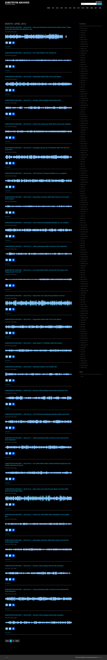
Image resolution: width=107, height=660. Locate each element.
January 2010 (84, 281)
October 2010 (84, 261)
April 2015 (83, 139)
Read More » (8, 46)
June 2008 (83, 324)
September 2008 (84, 317)
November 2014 (84, 150)
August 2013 (83, 184)
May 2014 (83, 164)
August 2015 (83, 130)
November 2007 (84, 340)
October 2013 (84, 179)
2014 (66, 8)
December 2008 (84, 311)
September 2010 (84, 263)
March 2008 (83, 331)
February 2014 (84, 170)
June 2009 (83, 297)
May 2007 (83, 354)
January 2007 (84, 363)
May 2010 (83, 272)
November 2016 (84, 100)
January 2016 (84, 118)
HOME (48, 8)
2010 (83, 8)
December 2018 (84, 44)
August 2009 (83, 293)
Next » (17, 640)
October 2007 (84, 342)
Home (7, 657)
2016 (57, 8)
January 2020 (84, 30)
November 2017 (84, 73)
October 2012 (84, 207)
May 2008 (83, 326)
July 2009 (83, 295)
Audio (15, 31)
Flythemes (100, 657)
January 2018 (84, 69)
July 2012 (83, 213)
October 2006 (84, 367)
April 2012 (83, 220)
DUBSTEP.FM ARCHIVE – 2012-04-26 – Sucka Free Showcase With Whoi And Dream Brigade (38, 124)
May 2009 (83, 299)
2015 (61, 8)
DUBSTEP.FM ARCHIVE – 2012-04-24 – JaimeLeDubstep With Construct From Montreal (36, 246)
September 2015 (84, 127)
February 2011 (84, 252)
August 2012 (83, 211)
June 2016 (83, 109)
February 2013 (84, 198)
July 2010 (83, 268)
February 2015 (84, 143)
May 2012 (83, 218)
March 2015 (83, 141)
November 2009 (84, 286)
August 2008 (83, 320)
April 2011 (83, 247)
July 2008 (83, 322)
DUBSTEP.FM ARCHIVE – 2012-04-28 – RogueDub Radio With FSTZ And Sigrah (33, 76)
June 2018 (83, 57)
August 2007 (83, 347)
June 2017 (83, 84)
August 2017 (83, 80)
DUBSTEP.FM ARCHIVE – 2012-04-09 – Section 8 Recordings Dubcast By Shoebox (34, 615)
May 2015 (83, 136)
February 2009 (84, 306)
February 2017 (84, 93)
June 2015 (83, 134)
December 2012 (84, 202)
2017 (53, 8)
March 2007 (83, 358)
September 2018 (84, 50)
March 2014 (83, 168)
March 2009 (83, 304)
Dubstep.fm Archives (17, 2)
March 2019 (83, 37)
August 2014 (83, 157)
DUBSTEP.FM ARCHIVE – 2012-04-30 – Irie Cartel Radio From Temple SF (30, 53)
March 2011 (83, 250)
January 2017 (84, 96)
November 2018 (84, 46)
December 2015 (84, 121)
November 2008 (84, 313)
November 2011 (84, 231)
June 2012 (83, 216)
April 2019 (83, 35)
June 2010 (83, 270)
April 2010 (83, 274)
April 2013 (83, 193)
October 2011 (84, 234)
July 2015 (83, 132)
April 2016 (83, 112)
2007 (96, 8)
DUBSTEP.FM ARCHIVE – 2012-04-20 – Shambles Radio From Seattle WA (31, 367)
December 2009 (84, 283)
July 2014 (83, 159)
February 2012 (84, 225)
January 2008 (84, 336)
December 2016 (84, 98)
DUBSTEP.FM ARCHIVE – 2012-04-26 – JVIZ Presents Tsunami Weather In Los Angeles (36, 173)
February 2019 (84, 39)
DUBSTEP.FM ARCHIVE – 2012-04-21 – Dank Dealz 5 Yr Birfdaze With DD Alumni (33, 343)
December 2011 (84, 229)
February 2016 (84, 116)
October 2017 (84, 75)
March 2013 (83, 195)
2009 (87, 8)
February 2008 (84, 333)
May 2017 (83, 87)
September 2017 (84, 78)
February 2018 (84, 66)
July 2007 (83, 349)
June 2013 (83, 188)
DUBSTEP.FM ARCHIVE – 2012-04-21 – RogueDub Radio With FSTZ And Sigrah (33, 319)
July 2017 (83, 82)
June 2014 (83, 161)
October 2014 (84, 152)
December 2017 (84, 71)
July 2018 (83, 55)
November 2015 (84, 123)
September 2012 (84, 209)
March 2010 (83, 277)
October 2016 (84, 102)
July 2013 (83, 186)
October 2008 (84, 315)
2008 (91, 8)
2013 (70, 8)
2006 (100, 8)
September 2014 (84, 155)
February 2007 (84, 360)
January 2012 (84, 227)
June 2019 (83, 32)
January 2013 (84, 200)
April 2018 (83, 62)
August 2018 (83, 53)
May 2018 (83, 60)
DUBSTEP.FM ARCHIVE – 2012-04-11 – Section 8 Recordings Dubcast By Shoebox (34, 566)
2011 (78, 8)
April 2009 (83, 302)
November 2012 (84, 204)
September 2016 (84, 105)
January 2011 (84, 254)
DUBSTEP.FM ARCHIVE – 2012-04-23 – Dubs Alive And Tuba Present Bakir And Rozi (35, 295)
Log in (82, 376)
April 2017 (83, 89)
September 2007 (84, 345)
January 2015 (84, 145)
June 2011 (83, 243)
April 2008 (83, 329)
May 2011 (83, 245)
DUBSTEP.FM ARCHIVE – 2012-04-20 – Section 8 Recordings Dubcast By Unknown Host (36, 390)
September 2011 (84, 236)
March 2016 (83, 114)
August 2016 (83, 107)
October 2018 (84, 48)
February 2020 (84, 28)
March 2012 (83, 222)
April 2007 (83, 356)
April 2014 (83, 166)
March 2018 (83, 64)
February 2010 (84, 279)
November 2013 (84, 177)
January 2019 (84, 41)
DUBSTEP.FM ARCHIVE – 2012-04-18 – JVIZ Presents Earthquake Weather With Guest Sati (37, 414)
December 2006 (84, 365)
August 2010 (83, 265)
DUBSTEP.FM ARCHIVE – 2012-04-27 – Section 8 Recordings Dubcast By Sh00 (33, 100)
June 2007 (83, 351)
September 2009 (84, 290)
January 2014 (84, 173)
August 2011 (83, 238)
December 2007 (84, 338)
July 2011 (83, 241)
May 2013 (83, 191)
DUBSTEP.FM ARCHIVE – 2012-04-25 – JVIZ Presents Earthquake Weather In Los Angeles (37, 222)
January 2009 (84, 308)
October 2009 (84, 288)
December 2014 (84, 148)
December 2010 (84, 256)
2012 (74, 8)
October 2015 (84, 125)
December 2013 (84, 175)
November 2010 (84, 259)
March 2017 (83, 91)
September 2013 (84, 182)
